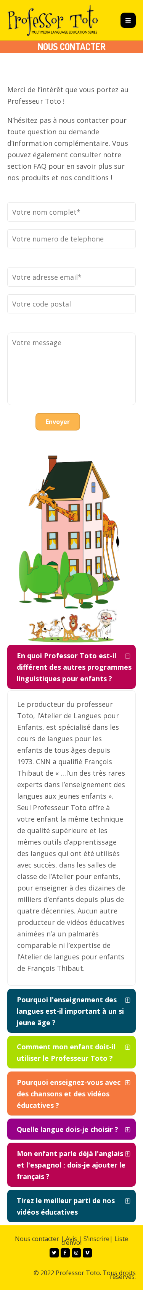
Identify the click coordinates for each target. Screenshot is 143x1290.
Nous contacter (37, 1239)
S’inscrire (96, 1239)
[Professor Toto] (53, 20)
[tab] (71, 667)
